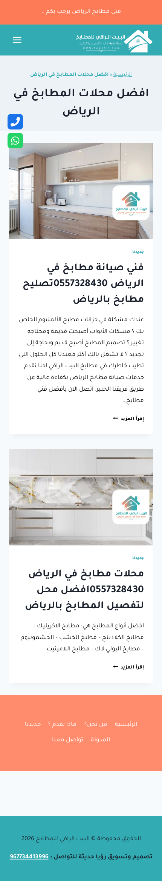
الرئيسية (122, 75)
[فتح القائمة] (17, 40)
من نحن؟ (95, 725)
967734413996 (29, 857)
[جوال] (15, 121)
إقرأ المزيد (128, 419)
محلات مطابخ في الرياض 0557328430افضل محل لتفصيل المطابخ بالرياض (84, 591)
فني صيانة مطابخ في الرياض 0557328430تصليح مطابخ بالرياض (83, 284)
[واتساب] (15, 140)
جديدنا (138, 252)
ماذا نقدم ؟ (62, 725)
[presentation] (81, 191)
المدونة (100, 740)
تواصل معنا (67, 740)
